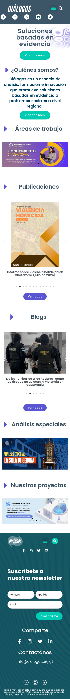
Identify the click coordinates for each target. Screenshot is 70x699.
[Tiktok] (50, 17)
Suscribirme (49, 616)
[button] (53, 8)
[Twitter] (38, 550)
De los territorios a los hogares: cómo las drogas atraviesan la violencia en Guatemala (35, 382)
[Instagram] (15, 17)
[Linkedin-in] (50, 641)
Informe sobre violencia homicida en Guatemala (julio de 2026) (35, 273)
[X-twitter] (26, 17)
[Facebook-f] (3, 17)
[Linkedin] (38, 17)
